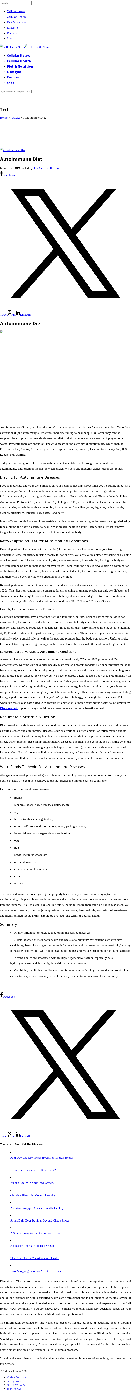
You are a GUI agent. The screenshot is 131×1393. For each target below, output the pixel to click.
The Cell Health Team (47, 168)
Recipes (12, 33)
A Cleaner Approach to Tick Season (32, 1245)
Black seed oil (9, 708)
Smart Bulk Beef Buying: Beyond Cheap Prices (39, 1220)
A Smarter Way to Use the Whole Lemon (35, 1233)
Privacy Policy (14, 1381)
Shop (10, 38)
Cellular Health (16, 16)
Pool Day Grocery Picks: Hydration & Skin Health (41, 1157)
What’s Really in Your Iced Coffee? (32, 1182)
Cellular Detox (16, 11)
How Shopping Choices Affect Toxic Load (36, 1271)
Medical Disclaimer (17, 1377)
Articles (15, 117)
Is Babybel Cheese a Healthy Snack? (33, 1170)
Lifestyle (12, 27)
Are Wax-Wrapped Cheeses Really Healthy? (37, 1208)
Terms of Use (14, 1388)
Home (4, 117)
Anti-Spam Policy (16, 1385)
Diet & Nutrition (17, 22)
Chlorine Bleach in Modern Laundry (32, 1195)
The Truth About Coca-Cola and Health (34, 1258)
